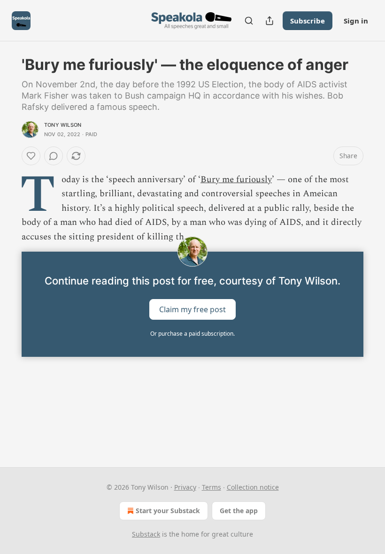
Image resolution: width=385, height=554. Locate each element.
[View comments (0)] (53, 155)
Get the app (239, 510)
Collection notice (253, 487)
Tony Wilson (62, 125)
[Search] (248, 20)
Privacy (185, 487)
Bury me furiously (236, 179)
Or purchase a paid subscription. (192, 334)
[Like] (31, 155)
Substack (146, 534)
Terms (211, 487)
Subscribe (307, 20)
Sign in (356, 20)
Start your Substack (168, 510)
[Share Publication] (269, 20)
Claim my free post (192, 309)
